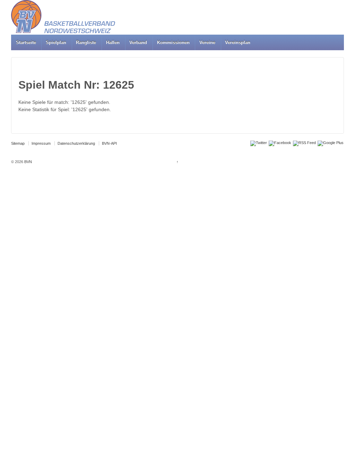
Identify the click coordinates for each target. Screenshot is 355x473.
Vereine (207, 42)
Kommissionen (173, 42)
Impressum (41, 143)
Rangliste (86, 42)
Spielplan (56, 42)
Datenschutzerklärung (76, 143)
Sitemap (18, 143)
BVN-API (109, 143)
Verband (138, 42)
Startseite (26, 42)
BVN (27, 162)
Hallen (113, 42)
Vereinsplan (237, 42)
